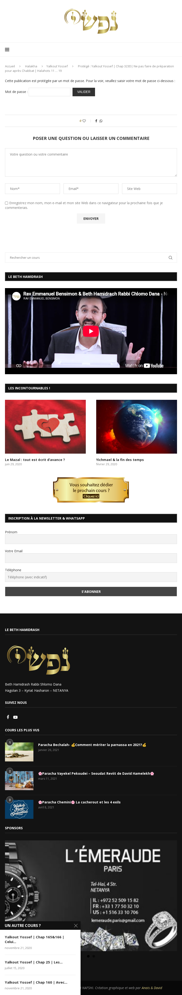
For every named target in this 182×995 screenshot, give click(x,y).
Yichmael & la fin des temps (120, 459)
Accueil (10, 66)
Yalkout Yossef (57, 66)
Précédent (10, 894)
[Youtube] (15, 717)
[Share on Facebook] (96, 121)
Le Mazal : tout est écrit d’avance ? (35, 459)
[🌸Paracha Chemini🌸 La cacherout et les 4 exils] (19, 809)
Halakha (31, 66)
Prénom (11, 532)
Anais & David (152, 988)
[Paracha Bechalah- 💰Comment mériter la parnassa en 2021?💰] (19, 751)
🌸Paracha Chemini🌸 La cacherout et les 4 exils (79, 802)
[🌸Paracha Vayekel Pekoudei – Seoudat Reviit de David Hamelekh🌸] (19, 780)
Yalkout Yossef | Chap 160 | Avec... (36, 982)
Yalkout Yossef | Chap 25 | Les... (34, 962)
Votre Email (14, 551)
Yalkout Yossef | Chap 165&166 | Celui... (34, 939)
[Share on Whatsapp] (101, 121)
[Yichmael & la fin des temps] (136, 427)
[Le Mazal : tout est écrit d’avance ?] (45, 427)
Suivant (171, 894)
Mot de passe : (17, 91)
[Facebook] (8, 717)
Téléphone (13, 570)
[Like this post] (87, 121)
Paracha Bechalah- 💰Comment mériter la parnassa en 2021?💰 (92, 744)
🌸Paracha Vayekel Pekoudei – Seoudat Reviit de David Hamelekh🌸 (96, 773)
